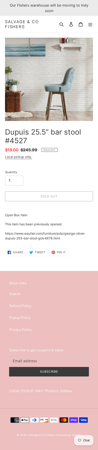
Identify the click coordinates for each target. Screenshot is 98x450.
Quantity (11, 172)
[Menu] (90, 24)
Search (15, 294)
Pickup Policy (20, 317)
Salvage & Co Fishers (22, 24)
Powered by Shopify (69, 435)
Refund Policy (20, 306)
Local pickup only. (18, 157)
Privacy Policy (20, 329)
